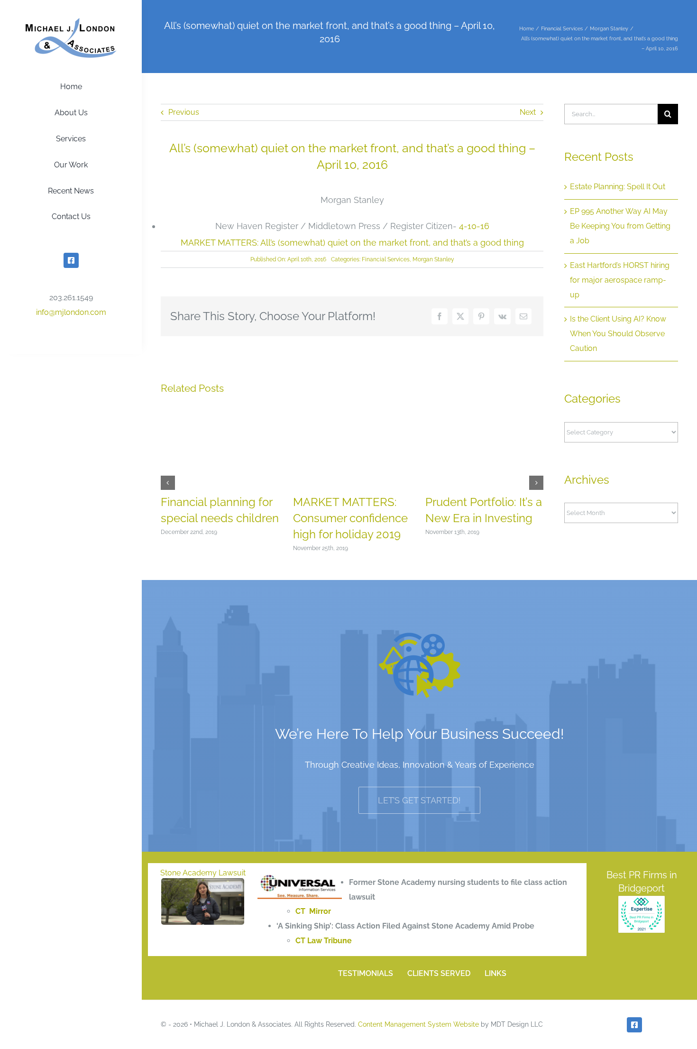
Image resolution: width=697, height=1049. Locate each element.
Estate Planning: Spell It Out (617, 186)
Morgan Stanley (433, 259)
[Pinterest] (481, 316)
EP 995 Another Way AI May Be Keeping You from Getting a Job (620, 226)
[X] (460, 316)
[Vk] (502, 316)
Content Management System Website (418, 1024)
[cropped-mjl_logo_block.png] (71, 20)
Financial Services (386, 259)
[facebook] (71, 260)
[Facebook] (439, 316)
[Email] (523, 316)
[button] (168, 483)
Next (528, 112)
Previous (183, 112)
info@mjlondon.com (71, 312)
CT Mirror (313, 911)
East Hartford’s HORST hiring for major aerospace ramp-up (619, 280)
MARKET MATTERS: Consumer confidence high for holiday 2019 (350, 518)
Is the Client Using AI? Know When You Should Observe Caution (618, 333)
